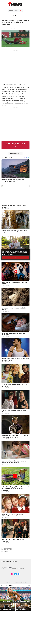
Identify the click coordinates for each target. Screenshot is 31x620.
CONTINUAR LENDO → (15, 145)
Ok (15, 257)
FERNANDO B (23, 28)
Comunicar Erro (14, 153)
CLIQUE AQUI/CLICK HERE (18, 568)
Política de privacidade (11, 561)
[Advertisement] (15, 66)
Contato (3, 561)
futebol (6, 552)
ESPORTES (8, 549)
